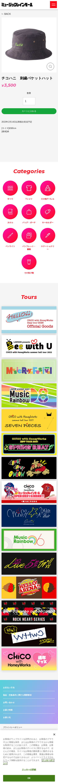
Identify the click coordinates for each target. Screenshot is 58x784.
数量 (29, 93)
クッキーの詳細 (29, 769)
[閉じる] (54, 734)
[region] (29, 757)
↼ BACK (6, 14)
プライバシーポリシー (12, 727)
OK (29, 778)
